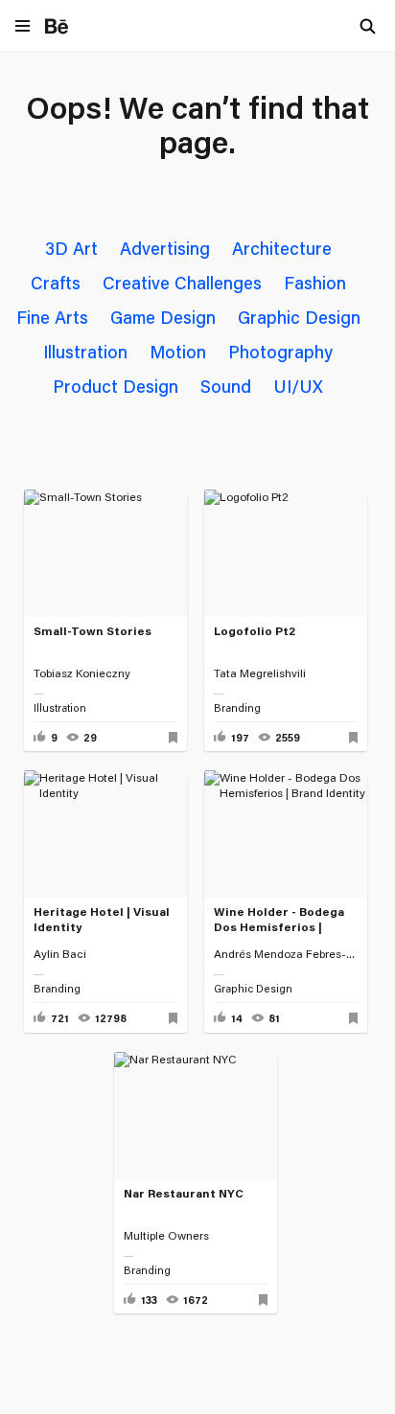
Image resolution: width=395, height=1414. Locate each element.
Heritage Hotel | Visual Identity (102, 919)
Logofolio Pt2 (254, 631)
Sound (225, 386)
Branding (237, 708)
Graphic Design (299, 317)
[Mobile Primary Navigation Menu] (22, 27)
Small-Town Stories (92, 631)
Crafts (56, 282)
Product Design (115, 386)
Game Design (163, 317)
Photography (280, 351)
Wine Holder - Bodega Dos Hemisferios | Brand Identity (279, 920)
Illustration (85, 351)
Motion (178, 351)
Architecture (282, 248)
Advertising (165, 248)
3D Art (71, 248)
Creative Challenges (182, 282)
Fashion (315, 282)
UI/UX (298, 386)
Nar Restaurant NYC (184, 1193)
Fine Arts (52, 317)
